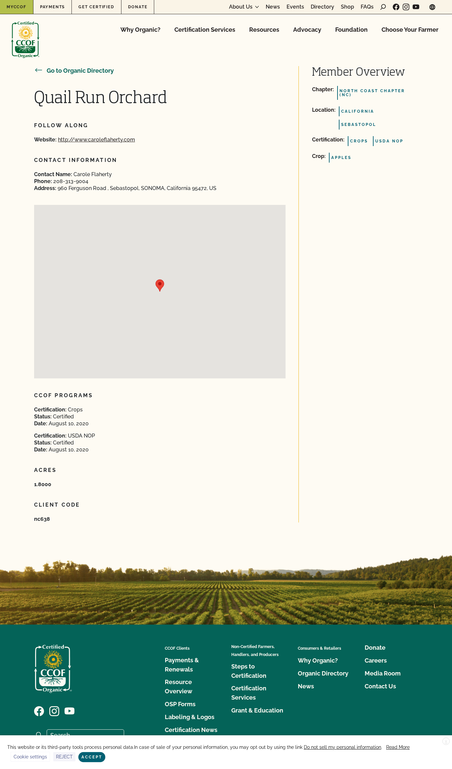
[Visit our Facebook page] (396, 7)
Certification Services (204, 29)
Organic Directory (323, 673)
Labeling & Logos (189, 716)
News (273, 7)
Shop (347, 7)
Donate (138, 7)
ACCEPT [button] (91, 757)
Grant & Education (257, 710)
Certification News (191, 729)
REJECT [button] (64, 756)
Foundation (351, 29)
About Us (240, 7)
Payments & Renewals (182, 665)
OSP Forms (180, 704)
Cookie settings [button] (30, 756)
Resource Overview (178, 686)
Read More (398, 747)
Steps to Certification (248, 671)
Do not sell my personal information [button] (342, 747)
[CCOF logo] (25, 33)
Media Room (383, 673)
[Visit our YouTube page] (416, 7)
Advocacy (307, 29)
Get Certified (96, 7)
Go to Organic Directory (80, 70)
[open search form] (383, 7)
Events (295, 7)
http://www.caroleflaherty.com (96, 139)
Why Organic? (140, 29)
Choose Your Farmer (410, 29)
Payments (52, 7)
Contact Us (380, 686)
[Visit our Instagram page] (406, 7)
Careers (376, 660)
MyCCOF (16, 7)
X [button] (446, 741)
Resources (264, 29)
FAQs (367, 7)
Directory (322, 7)
